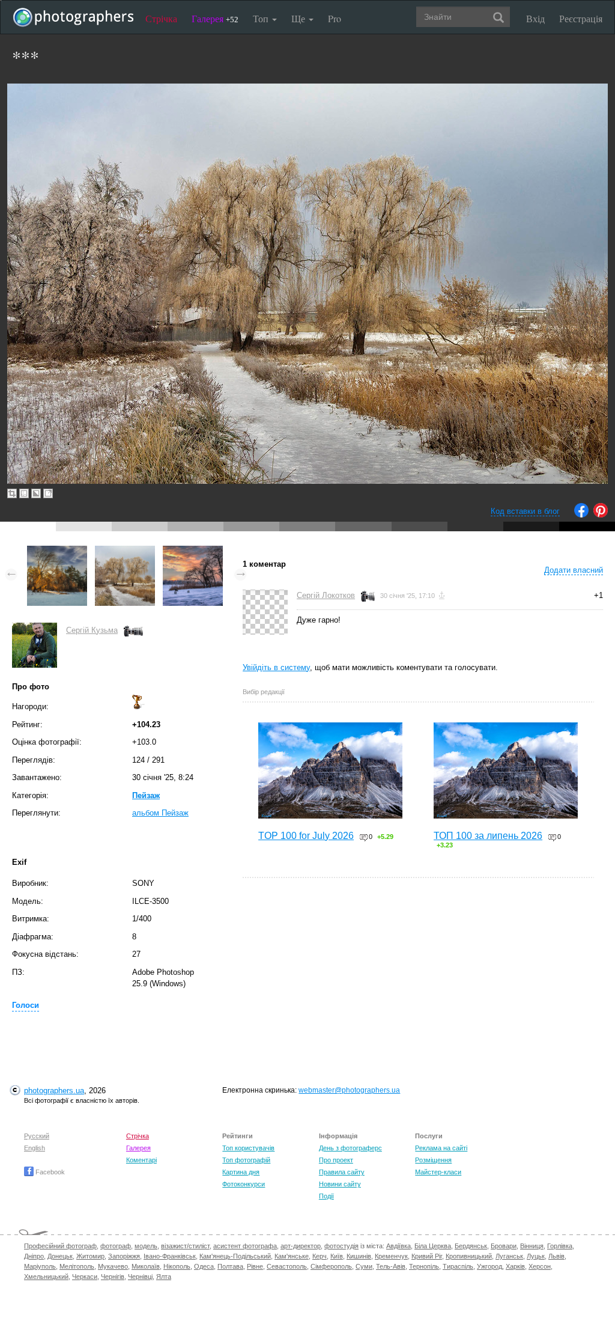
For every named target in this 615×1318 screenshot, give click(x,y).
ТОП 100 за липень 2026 (488, 836)
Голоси (25, 1005)
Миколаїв (146, 1266)
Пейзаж (146, 795)
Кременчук (391, 1256)
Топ (262, 18)
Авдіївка (398, 1245)
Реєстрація (580, 18)
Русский (36, 1136)
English (34, 1148)
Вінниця (532, 1245)
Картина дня (240, 1172)
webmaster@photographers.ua (349, 1090)
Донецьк (60, 1256)
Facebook (49, 1172)
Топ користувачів (248, 1148)
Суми (364, 1266)
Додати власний (573, 570)
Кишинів (359, 1256)
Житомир (90, 1256)
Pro (334, 18)
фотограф (115, 1245)
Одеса (204, 1266)
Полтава (230, 1266)
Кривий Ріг (426, 1256)
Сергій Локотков (326, 595)
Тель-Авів (390, 1266)
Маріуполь (40, 1266)
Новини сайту (340, 1184)
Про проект (336, 1160)
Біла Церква (432, 1245)
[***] (57, 551)
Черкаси (84, 1276)
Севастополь (287, 1266)
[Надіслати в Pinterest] (600, 514)
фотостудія (341, 1245)
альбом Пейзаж (160, 812)
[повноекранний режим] (48, 493)
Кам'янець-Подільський (235, 1256)
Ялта (163, 1276)
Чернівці (140, 1276)
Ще (299, 18)
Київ (336, 1256)
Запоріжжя (124, 1256)
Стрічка (161, 18)
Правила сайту (342, 1172)
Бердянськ (471, 1245)
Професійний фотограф (60, 1245)
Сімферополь (331, 1266)
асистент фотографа (245, 1245)
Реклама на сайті (441, 1148)
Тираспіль (458, 1266)
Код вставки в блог (525, 511)
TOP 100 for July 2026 (306, 836)
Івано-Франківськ (170, 1256)
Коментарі (141, 1160)
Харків (515, 1266)
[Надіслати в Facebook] (581, 514)
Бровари (504, 1245)
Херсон (540, 1266)
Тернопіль (424, 1266)
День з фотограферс (350, 1148)
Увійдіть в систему (276, 667)
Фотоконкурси (243, 1184)
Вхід (535, 18)
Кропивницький (469, 1256)
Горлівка (559, 1245)
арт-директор (300, 1245)
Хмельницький (46, 1276)
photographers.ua (54, 1090)
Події (326, 1196)
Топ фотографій (246, 1160)
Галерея (215, 18)
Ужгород (489, 1266)
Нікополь (176, 1266)
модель (146, 1245)
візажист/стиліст (185, 1245)
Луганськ (509, 1256)
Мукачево (113, 1266)
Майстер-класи (438, 1172)
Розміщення (433, 1160)
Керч (319, 1256)
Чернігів (112, 1276)
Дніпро (34, 1256)
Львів (556, 1256)
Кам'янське (291, 1256)
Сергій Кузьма (92, 630)
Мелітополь (76, 1266)
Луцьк (536, 1256)
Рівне (255, 1266)
